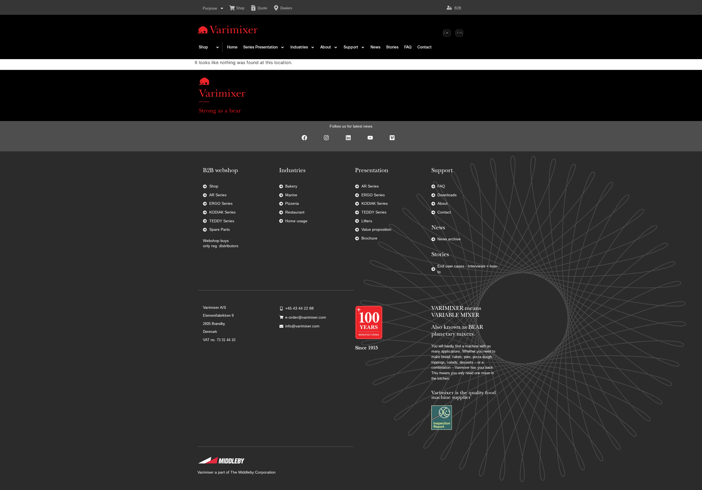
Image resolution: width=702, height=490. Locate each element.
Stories (392, 47)
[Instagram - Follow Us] (329, 140)
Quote (262, 8)
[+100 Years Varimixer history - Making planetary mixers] (369, 322)
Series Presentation (260, 47)
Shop (240, 8)
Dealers (286, 8)
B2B (457, 8)
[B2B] (449, 7)
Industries (299, 47)
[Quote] (253, 8)
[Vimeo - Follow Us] (394, 140)
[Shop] (232, 8)
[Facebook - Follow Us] (307, 140)
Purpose (210, 8)
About (325, 47)
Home (232, 47)
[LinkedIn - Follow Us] (351, 140)
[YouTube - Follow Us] (372, 140)
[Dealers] (276, 8)
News (375, 47)
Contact (424, 47)
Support (351, 47)
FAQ (408, 47)
